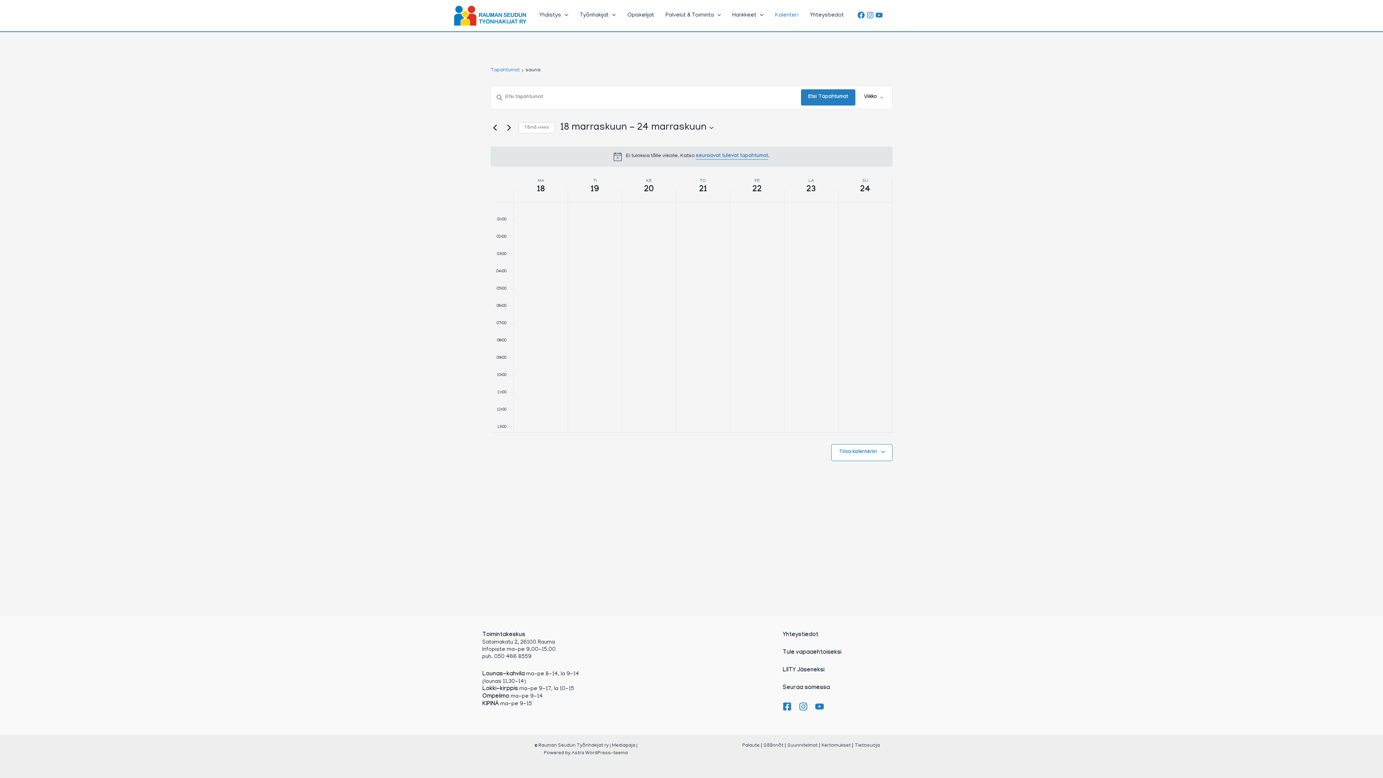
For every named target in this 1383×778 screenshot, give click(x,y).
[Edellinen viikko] (495, 128)
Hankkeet (744, 15)
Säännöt (773, 745)
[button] (564, 15)
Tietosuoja (867, 745)
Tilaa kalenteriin (858, 452)
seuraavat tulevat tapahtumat (732, 156)
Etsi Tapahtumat (828, 97)
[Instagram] (870, 15)
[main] (691, 281)
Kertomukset (836, 745)
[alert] (691, 157)
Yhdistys (550, 15)
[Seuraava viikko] (509, 128)
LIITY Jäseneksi (803, 670)
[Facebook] (861, 15)
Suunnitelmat (802, 745)
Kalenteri (786, 15)
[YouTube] (879, 15)
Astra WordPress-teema (600, 753)
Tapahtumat (505, 70)
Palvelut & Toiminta (690, 15)
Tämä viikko (536, 127)
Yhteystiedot (827, 15)
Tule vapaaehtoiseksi (812, 652)
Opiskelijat (640, 15)
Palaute (751, 745)
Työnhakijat (594, 15)
